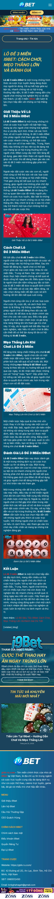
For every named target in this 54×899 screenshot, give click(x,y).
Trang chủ (22, 38)
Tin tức (34, 38)
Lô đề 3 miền (10, 574)
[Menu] (50, 5)
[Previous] (2, 723)
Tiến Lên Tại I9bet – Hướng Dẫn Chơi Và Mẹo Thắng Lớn (27, 738)
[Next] (51, 723)
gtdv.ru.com (10, 28)
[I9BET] (27, 5)
